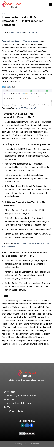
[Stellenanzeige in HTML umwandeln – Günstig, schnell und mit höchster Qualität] (11, 4)
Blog (4, 14)
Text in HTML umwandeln (26, 108)
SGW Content (32, 32)
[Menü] (50, 5)
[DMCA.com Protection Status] (27, 433)
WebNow (35, 443)
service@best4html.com (19, 403)
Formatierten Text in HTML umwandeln (20, 41)
